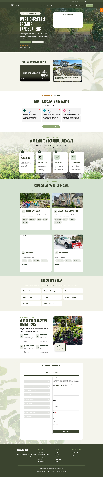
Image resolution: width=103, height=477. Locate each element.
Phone (55, 400)
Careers (57, 457)
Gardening (45, 219)
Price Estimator (80, 5)
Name (54, 387)
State (54, 418)
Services (43, 5)
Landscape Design (42, 456)
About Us (65, 5)
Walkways (24, 260)
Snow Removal (41, 461)
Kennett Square (71, 297)
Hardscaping (41, 457)
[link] (31, 290)
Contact (57, 461)
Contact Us (89, 5)
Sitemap (65, 471)
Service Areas (50, 5)
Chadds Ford (27, 291)
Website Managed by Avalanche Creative (46, 471)
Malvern (26, 303)
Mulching (39, 219)
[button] (101, 10)
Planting (40, 459)
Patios (30, 260)
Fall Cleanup (25, 219)
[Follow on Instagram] (74, 452)
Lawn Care (40, 452)
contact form (59, 385)
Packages (59, 5)
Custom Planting (58, 219)
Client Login (83, 1)
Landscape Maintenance (43, 454)
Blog (73, 455)
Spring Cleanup (32, 219)
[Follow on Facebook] (72, 452)
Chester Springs (50, 291)
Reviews (57, 454)
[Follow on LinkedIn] (77, 452)
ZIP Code (55, 424)
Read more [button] (25, 120)
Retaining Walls (36, 260)
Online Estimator (28, 160)
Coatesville (69, 291)
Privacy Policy (59, 471)
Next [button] (81, 71)
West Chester (49, 303)
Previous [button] (54, 71)
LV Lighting (65, 219)
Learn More (24, 226)
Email (54, 394)
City (54, 412)
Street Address (56, 406)
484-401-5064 (76, 1)
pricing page (74, 384)
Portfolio (72, 5)
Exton (46, 297)
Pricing (56, 456)
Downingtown (28, 297)
